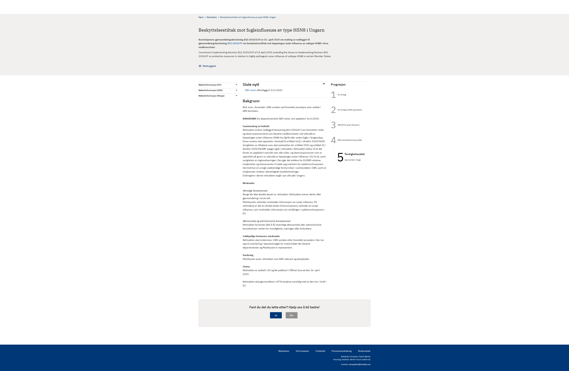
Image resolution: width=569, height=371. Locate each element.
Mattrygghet (209, 65)
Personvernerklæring (342, 351)
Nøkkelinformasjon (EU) (210, 84)
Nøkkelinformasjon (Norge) (211, 95)
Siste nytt (251, 84)
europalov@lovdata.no (359, 364)
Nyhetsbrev (283, 351)
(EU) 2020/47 (234, 43)
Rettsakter (212, 17)
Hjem (201, 17)
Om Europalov (302, 351)
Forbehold (320, 351)
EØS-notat (250, 90)
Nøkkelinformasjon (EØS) (211, 90)
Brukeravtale (364, 351)
